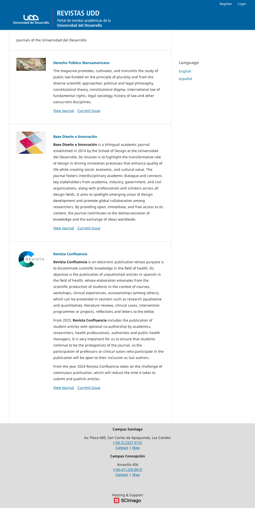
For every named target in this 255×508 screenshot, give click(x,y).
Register (226, 3)
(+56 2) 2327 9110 (127, 442)
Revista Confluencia (70, 254)
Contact (122, 447)
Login (242, 3)
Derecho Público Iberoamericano (81, 62)
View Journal (63, 110)
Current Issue (88, 110)
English (185, 71)
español (185, 78)
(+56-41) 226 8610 (127, 469)
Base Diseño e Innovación (75, 136)
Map (136, 447)
